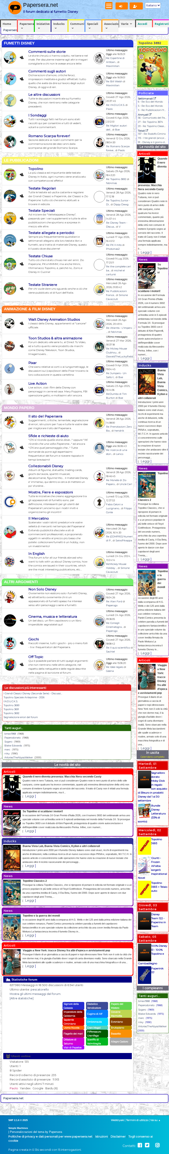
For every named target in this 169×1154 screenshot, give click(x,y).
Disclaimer (118, 1136)
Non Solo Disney (42, 589)
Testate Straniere (42, 285)
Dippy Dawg (121, 204)
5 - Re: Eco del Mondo (150, 105)
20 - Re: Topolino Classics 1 (153, 126)
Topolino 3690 (11, 705)
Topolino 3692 (11, 713)
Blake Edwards (13, 745)
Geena (110, 671)
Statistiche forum (24, 979)
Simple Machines (18, 1128)
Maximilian (112, 66)
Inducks (58, 24)
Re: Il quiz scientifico (118, 647)
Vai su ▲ (155, 1120)
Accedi (142, 24)
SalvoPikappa (124, 540)
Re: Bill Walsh (114, 81)
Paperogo (112, 605)
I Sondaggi (37, 115)
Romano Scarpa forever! (49, 136)
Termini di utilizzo (137, 1120)
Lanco (119, 454)
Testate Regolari (42, 188)
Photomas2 (113, 248)
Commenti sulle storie (47, 52)
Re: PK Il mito (114, 244)
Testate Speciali (41, 210)
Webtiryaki (117, 1120)
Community (77, 24)
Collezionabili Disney (45, 466)
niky (7, 753)
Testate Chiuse (40, 256)
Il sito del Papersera (45, 416)
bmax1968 (10, 733)
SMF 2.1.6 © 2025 (18, 1120)
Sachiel (110, 651)
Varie (125, 24)
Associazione (111, 24)
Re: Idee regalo (114, 667)
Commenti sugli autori (47, 71)
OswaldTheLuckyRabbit (120, 356)
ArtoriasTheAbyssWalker (18, 757)
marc (7, 749)
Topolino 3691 (11, 709)
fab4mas (111, 183)
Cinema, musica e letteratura (52, 616)
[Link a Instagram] (157, 1145)
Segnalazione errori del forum (21, 717)
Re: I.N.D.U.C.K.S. (115, 105)
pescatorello (40, 989)
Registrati (162, 24)
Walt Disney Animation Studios (54, 319)
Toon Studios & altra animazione (55, 338)
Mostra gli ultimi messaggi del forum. (35, 994)
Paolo (109, 108)
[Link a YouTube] (152, 1145)
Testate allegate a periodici (51, 233)
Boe (117, 129)
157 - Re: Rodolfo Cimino (152, 133)
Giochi (33, 639)
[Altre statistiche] (21, 998)
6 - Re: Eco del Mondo (150, 101)
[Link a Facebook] (140, 1145)
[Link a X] (147, 1145)
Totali (141, 130)
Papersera (27, 24)
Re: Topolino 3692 (116, 179)
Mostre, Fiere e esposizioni (50, 492)
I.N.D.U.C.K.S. (11, 701)
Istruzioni (101, 1136)
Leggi (29, 796)
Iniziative (43, 24)
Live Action (37, 383)
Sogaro (8, 741)
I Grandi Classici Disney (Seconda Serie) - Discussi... (33, 693)
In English (36, 553)
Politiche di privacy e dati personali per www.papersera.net (50, 1136)
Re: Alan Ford (114, 601)
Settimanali (145, 98)
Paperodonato (12, 737)
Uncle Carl (125, 484)
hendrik (119, 430)
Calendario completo (152, 756)
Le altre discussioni (44, 94)
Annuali (143, 114)
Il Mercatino (38, 518)
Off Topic (35, 657)
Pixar (32, 363)
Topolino (35, 169)
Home (7, 24)
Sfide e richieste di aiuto (48, 436)
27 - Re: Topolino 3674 (150, 121)
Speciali (92, 24)
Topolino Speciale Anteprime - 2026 (24, 697)
